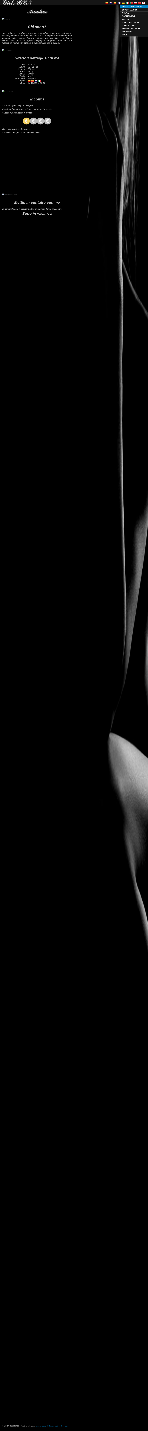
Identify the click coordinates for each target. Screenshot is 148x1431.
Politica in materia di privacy (57, 1426)
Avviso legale (41, 1426)
